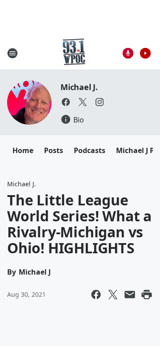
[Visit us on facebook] (65, 102)
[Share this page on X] (113, 294)
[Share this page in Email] (130, 294)
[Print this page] (146, 294)
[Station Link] (74, 53)
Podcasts (89, 150)
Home (22, 150)
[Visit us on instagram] (99, 102)
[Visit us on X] (82, 102)
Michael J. (79, 87)
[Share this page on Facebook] (96, 294)
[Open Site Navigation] (12, 53)
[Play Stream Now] (145, 53)
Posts (53, 150)
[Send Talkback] (128, 53)
